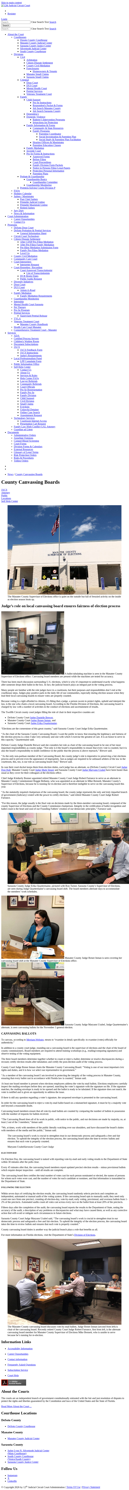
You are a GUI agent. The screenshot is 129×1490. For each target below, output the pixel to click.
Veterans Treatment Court (39, 94)
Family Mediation (35, 148)
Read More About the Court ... (16, 1406)
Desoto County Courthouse (33, 40)
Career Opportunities (24, 219)
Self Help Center (22, 367)
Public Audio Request (31, 278)
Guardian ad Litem (23, 429)
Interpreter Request (29, 264)
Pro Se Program (22, 310)
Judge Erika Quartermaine (44, 723)
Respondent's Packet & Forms (48, 105)
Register (12, 13)
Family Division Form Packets (48, 165)
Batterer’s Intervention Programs (49, 119)
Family (23, 97)
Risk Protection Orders (25, 455)
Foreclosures (32, 68)
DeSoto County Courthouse (21, 1426)
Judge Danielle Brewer (41, 717)
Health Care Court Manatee (27, 327)
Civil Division (27, 401)
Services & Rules (28, 375)
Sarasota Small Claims (37, 77)
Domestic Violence (35, 116)
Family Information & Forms (40, 125)
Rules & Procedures (24, 458)
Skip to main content (11, 2)
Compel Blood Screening (26, 440)
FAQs (17, 190)
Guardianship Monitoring (39, 185)
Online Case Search (30, 412)
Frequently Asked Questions (22, 1364)
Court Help (13, 1375)
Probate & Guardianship (32, 176)
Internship (19, 301)
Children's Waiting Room (26, 341)
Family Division (28, 395)
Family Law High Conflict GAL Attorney (34, 426)
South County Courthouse (33, 51)
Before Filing (39, 159)
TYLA (17, 318)
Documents (13, 432)
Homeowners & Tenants (45, 71)
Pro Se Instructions (42, 102)
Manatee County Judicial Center (36, 43)
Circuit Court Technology (26, 236)
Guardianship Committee (45, 182)
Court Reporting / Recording (28, 267)
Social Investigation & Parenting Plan (57, 136)
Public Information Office (26, 364)
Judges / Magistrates (24, 196)
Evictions (24, 406)
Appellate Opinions (23, 438)
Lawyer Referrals (28, 381)
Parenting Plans (40, 173)
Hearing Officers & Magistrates (48, 142)
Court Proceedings (42, 162)
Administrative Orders (25, 435)
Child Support (33, 99)
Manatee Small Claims (37, 74)
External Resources (23, 449)
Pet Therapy (20, 307)
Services (12, 332)
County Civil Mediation (38, 65)
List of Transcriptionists (38, 273)
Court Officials (27, 386)
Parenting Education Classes (47, 145)
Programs (12, 224)
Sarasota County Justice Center (35, 45)
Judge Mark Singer (44, 770)
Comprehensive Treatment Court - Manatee (35, 330)
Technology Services (24, 418)
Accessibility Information (20, 1348)
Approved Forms (41, 156)
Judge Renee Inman (41, 720)
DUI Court (31, 85)
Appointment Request (31, 415)
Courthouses (20, 37)
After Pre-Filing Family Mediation (37, 244)
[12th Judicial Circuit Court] (15, 5)
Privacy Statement (91, 1487)
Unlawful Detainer (29, 409)
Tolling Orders (21, 460)
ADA (17, 335)
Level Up (25, 253)
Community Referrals (31, 384)
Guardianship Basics (36, 179)
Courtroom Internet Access (33, 421)
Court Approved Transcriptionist (36, 270)
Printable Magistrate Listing (34, 205)
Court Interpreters (22, 261)
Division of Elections (84, 1235)
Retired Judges (27, 207)
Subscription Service (18, 1370)
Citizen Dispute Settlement (39, 62)
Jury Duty (19, 210)
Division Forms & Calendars (28, 446)
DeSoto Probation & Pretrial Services (32, 230)
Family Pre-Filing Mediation (34, 250)
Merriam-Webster (35, 1039)
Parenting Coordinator (50, 133)
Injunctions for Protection (45, 122)
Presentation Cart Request (33, 423)
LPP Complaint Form (30, 361)
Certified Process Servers (26, 338)
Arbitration (31, 60)
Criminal (24, 79)
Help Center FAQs (29, 378)
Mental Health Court (36, 88)
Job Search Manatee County (47, 108)
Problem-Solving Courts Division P (37, 188)
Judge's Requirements (31, 355)
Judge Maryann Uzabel (93, 770)
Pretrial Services (34, 91)
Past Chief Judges (29, 199)
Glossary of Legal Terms (26, 452)
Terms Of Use (73, 1487)
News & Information (24, 213)
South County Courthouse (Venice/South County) (21, 1457)
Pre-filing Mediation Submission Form (39, 247)
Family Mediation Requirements (36, 296)
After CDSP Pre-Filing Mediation (36, 242)
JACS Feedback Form (31, 350)
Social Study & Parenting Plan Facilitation (60, 139)
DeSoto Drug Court (24, 227)
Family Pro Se (27, 392)
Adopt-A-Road (27, 290)
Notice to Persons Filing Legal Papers (51, 168)
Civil (22, 57)
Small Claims (26, 404)
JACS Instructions (29, 352)
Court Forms (20, 443)
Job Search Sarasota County (47, 111)
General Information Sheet (33, 233)
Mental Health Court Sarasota (28, 304)
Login (4, 19)
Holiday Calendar (22, 193)
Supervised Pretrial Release (33, 315)
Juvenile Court (33, 151)
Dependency (32, 114)
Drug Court (32, 82)
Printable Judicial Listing (32, 202)
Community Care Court (25, 259)
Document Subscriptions (26, 344)
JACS (17, 347)
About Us (25, 372)
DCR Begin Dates (29, 276)
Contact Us (19, 222)
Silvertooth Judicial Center (33, 48)
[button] (40, 22)
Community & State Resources (48, 128)
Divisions (18, 54)
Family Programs (41, 131)
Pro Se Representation (31, 389)
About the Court (16, 34)
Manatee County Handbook (34, 324)
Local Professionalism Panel (28, 358)
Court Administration (18, 216)
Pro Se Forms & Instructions (40, 153)
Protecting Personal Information (48, 170)
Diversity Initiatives (23, 281)
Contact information (17, 1359)
